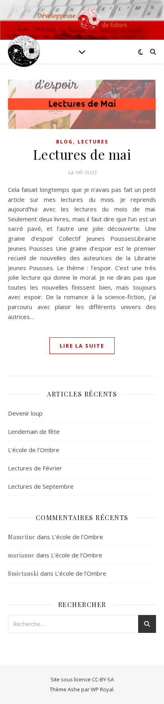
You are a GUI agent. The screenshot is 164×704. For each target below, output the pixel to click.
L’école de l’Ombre (33, 450)
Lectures (93, 141)
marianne (21, 555)
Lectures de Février (35, 468)
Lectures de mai (82, 154)
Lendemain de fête (34, 431)
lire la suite (82, 345)
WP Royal (102, 689)
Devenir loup (25, 413)
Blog (64, 141)
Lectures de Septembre (41, 486)
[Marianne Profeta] (24, 51)
